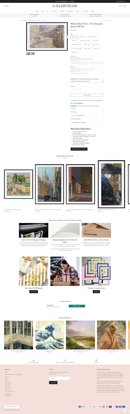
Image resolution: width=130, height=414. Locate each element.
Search (6, 372)
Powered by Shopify (16, 410)
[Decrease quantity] (72, 89)
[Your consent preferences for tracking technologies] (127, 411)
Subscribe (53, 382)
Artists (47, 11)
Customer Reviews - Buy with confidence (13, 374)
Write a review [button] (77, 306)
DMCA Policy (7, 385)
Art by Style (61, 11)
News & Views (85, 11)
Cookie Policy (8, 387)
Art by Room (54, 11)
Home (20, 20)
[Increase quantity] (80, 89)
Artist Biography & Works (79, 149)
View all (65, 158)
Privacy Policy (8, 383)
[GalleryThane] (65, 6)
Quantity (72, 86)
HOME (37, 11)
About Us (77, 11)
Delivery (92, 11)
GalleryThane (10, 410)
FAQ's (6, 378)
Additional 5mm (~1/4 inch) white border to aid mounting (84, 79)
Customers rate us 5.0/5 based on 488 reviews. (88, 106)
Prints (42, 11)
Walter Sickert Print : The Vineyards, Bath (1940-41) (37, 20)
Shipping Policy (8, 393)
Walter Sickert (24, 20)
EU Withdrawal (8, 395)
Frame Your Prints (8, 391)
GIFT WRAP (33, 291)
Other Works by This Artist (65, 156)
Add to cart (87, 95)
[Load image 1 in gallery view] (47, 36)
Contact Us (7, 381)
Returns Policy (8, 389)
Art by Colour (70, 11)
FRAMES (96, 291)
